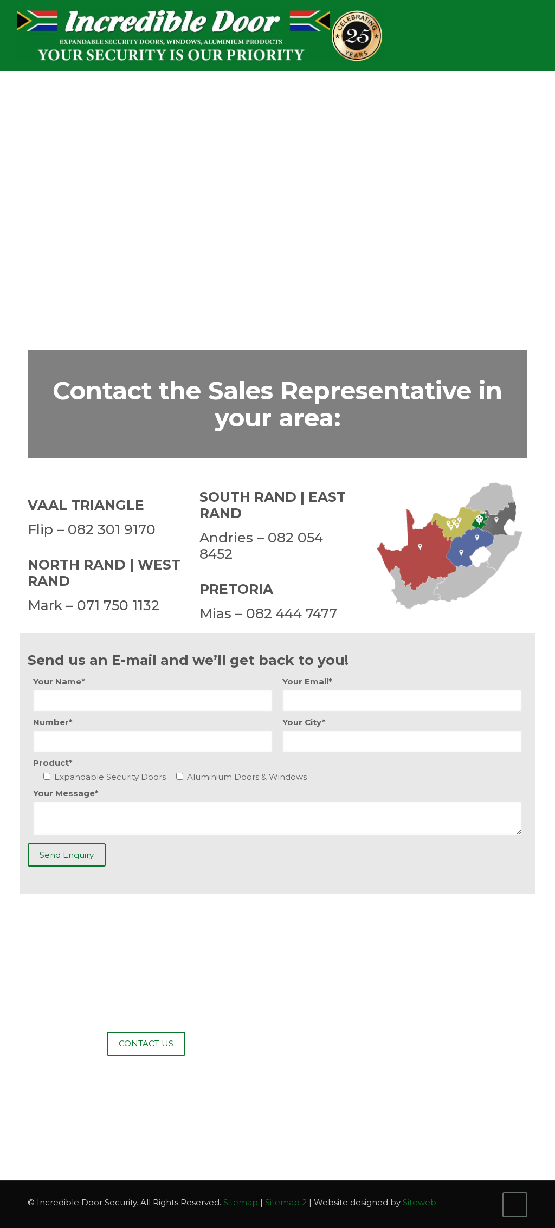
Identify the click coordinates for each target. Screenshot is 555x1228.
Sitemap (240, 1202)
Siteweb (419, 1202)
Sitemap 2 (286, 1202)
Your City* (304, 722)
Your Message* (66, 793)
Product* (53, 763)
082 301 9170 (112, 529)
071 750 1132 (118, 605)
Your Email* (307, 681)
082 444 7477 (291, 613)
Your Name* (59, 681)
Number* (53, 722)
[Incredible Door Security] (200, 35)
